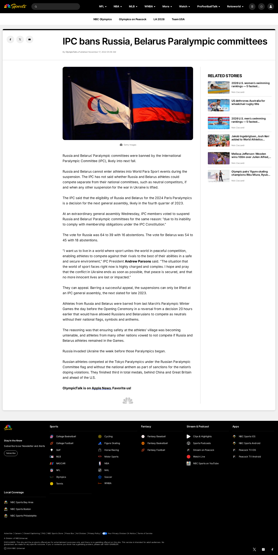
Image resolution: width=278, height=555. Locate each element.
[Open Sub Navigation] (106, 6)
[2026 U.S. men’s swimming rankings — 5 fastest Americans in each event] (219, 123)
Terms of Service (145, 533)
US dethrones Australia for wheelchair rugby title (248, 102)
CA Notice (131, 533)
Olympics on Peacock (132, 19)
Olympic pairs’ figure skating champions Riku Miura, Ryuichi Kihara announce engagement (251, 173)
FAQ (43, 533)
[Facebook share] (10, 39)
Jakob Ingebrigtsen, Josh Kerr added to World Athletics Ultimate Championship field (250, 138)
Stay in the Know (13, 440)
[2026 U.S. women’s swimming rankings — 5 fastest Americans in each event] (219, 87)
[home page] (15, 6)
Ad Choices (81, 533)
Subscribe (11, 453)
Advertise (8, 533)
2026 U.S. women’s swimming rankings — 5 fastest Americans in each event (250, 84)
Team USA (178, 19)
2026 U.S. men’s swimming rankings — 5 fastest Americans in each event (248, 120)
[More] (252, 6)
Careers (18, 533)
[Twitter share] (20, 39)
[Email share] (29, 39)
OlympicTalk (71, 52)
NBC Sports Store (55, 533)
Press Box (69, 533)
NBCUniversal (21, 538)
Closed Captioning (32, 533)
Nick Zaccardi (237, 92)
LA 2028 (159, 19)
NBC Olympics (102, 19)
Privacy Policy (94, 533)
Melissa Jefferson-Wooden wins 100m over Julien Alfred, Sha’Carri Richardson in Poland (251, 155)
